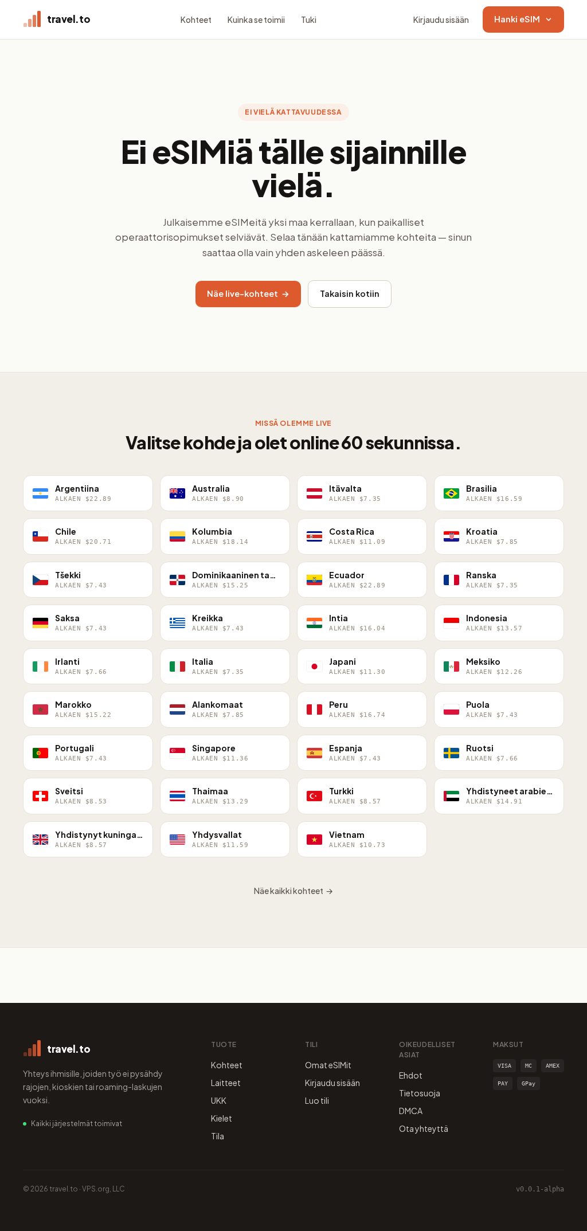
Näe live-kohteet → (248, 293)
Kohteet (196, 19)
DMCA (410, 1110)
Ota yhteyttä (423, 1128)
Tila (217, 1136)
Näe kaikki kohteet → (293, 890)
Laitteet (226, 1082)
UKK (218, 1100)
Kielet (221, 1118)
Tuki (308, 19)
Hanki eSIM (517, 19)
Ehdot (410, 1075)
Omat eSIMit (328, 1065)
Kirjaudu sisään (441, 19)
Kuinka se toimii (256, 19)
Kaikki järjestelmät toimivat (76, 1123)
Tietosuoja (419, 1093)
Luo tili (317, 1100)
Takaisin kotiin (349, 293)
